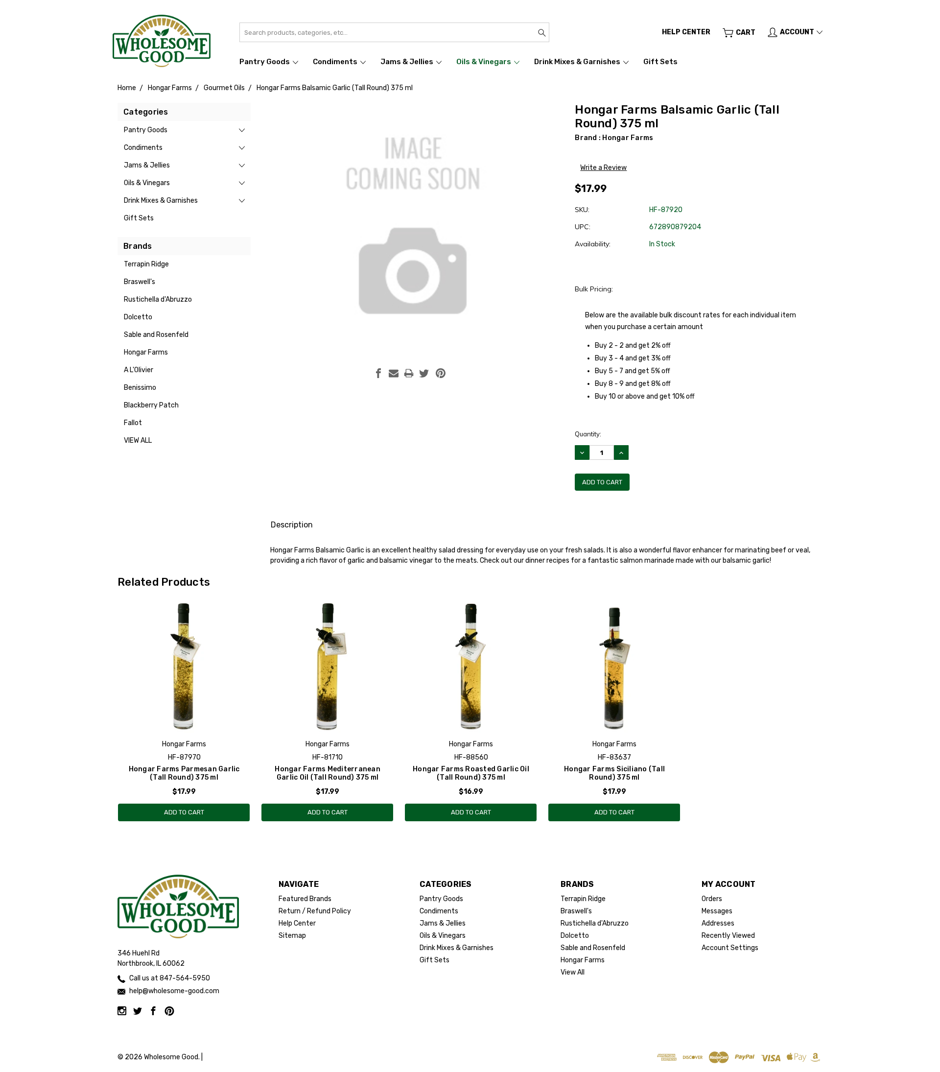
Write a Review (603, 168)
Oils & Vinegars (484, 61)
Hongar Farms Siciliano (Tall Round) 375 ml (614, 773)
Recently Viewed (728, 935)
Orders (712, 899)
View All (138, 440)
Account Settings (730, 948)
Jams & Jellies (407, 61)
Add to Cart (184, 812)
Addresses (718, 923)
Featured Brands (305, 899)
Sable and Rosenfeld (156, 335)
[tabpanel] (184, 711)
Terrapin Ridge (146, 264)
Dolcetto (138, 317)
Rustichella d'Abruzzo (158, 299)
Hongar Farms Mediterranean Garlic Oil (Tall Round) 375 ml (327, 773)
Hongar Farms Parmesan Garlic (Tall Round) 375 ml (184, 773)
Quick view (184, 693)
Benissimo (140, 387)
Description (292, 524)
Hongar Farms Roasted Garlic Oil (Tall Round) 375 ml (471, 773)
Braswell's (139, 282)
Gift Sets (660, 61)
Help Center (297, 923)
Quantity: (588, 434)
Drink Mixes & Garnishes (578, 61)
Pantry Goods (265, 61)
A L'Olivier (138, 370)
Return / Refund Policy (315, 911)
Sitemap (292, 935)
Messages (717, 911)
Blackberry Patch (151, 405)
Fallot (133, 423)
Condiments (336, 61)
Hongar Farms (146, 352)
